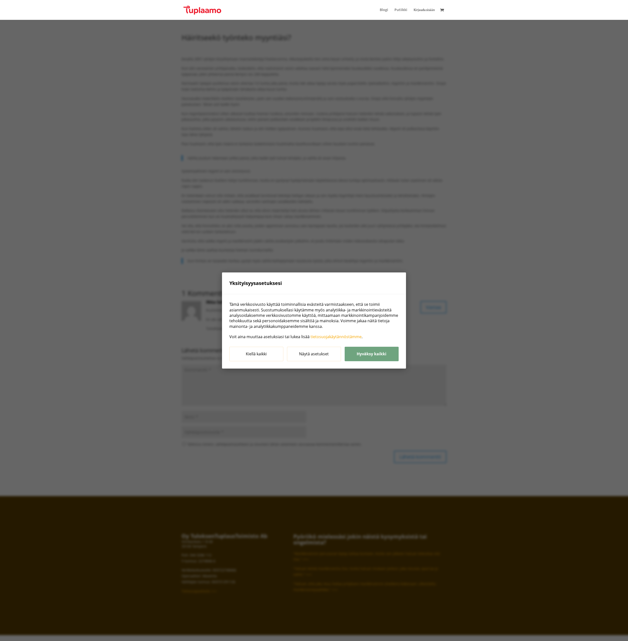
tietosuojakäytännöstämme (336, 336)
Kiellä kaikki (256, 354)
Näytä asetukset (314, 354)
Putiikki (400, 10)
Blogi (384, 10)
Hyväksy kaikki (371, 354)
